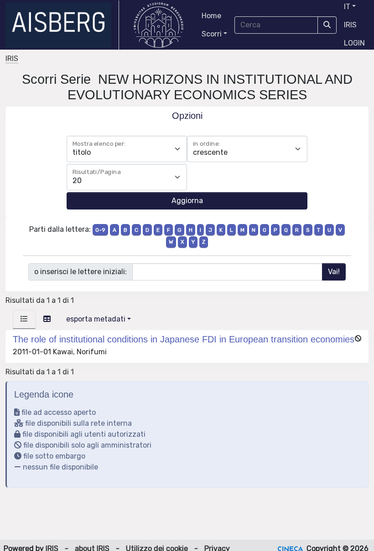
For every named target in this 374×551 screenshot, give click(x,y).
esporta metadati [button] (95, 319)
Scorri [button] (212, 34)
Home (211, 15)
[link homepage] (62, 25)
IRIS (350, 24)
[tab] (24, 319)
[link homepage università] (158, 25)
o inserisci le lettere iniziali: (80, 271)
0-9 (100, 230)
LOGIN (354, 43)
